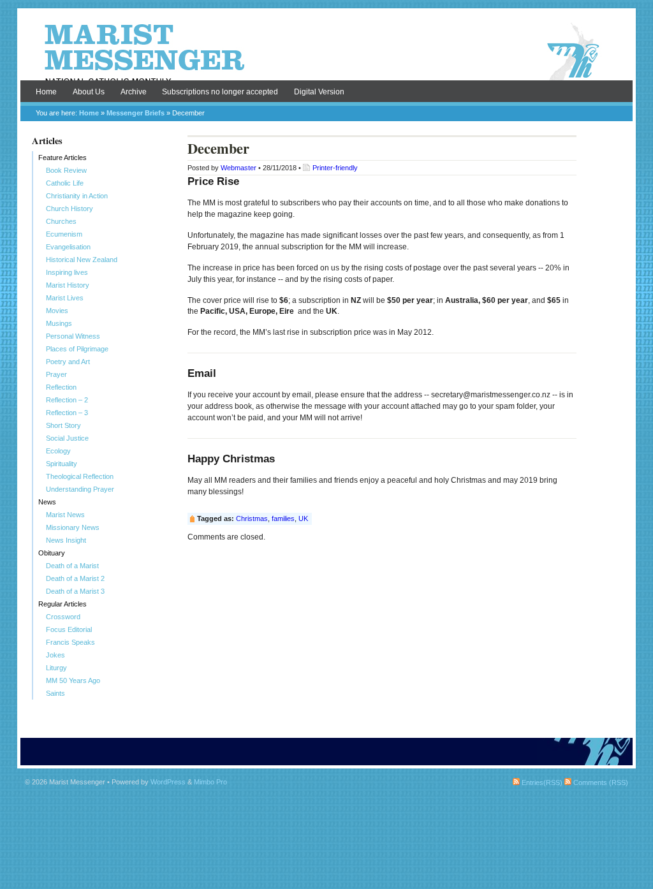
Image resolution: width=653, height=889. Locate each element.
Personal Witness (73, 336)
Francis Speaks (70, 642)
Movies (57, 310)
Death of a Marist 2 (75, 578)
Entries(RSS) (541, 782)
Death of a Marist (72, 565)
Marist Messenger (326, 52)
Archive (134, 91)
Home (46, 91)
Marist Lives (65, 298)
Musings (59, 323)
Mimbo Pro (210, 782)
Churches (61, 221)
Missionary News (72, 527)
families (283, 518)
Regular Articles (62, 604)
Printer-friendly (335, 168)
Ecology (58, 451)
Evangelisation (68, 247)
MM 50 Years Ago (73, 680)
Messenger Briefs (135, 113)
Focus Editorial (69, 629)
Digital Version (319, 91)
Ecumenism (64, 234)
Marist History (67, 285)
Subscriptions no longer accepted (220, 91)
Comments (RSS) (599, 782)
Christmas (252, 518)
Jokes (55, 655)
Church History (69, 208)
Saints (55, 693)
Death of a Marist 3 (75, 591)
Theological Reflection (80, 476)
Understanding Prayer (80, 489)
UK (303, 518)
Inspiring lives (67, 272)
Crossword (63, 617)
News (47, 502)
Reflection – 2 (67, 400)
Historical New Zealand (81, 259)
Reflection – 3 (67, 412)
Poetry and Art (68, 361)
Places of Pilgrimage (77, 349)
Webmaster (238, 168)
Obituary (51, 553)
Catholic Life (65, 183)
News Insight (66, 540)
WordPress (168, 782)
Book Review (66, 170)
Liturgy (56, 668)
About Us (89, 91)
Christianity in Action (77, 196)
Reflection (61, 387)
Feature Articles (62, 157)
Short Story (63, 425)
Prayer (56, 374)
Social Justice (67, 438)
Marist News (65, 514)
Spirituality (61, 463)
